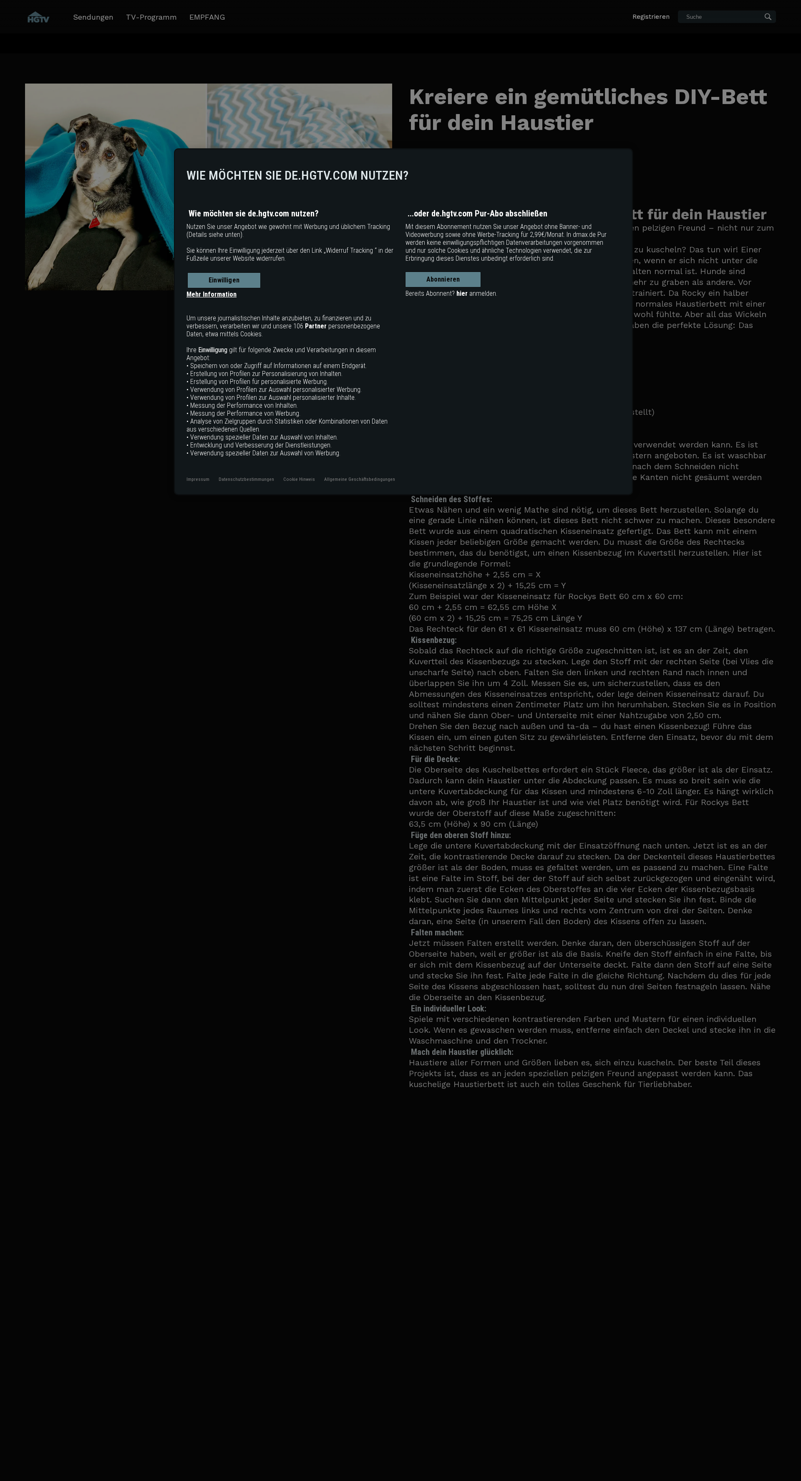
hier (462, 293)
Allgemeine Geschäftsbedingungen (359, 479)
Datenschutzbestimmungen (246, 479)
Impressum (197, 479)
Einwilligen (224, 280)
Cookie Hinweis (299, 479)
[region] (403, 321)
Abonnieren (443, 279)
